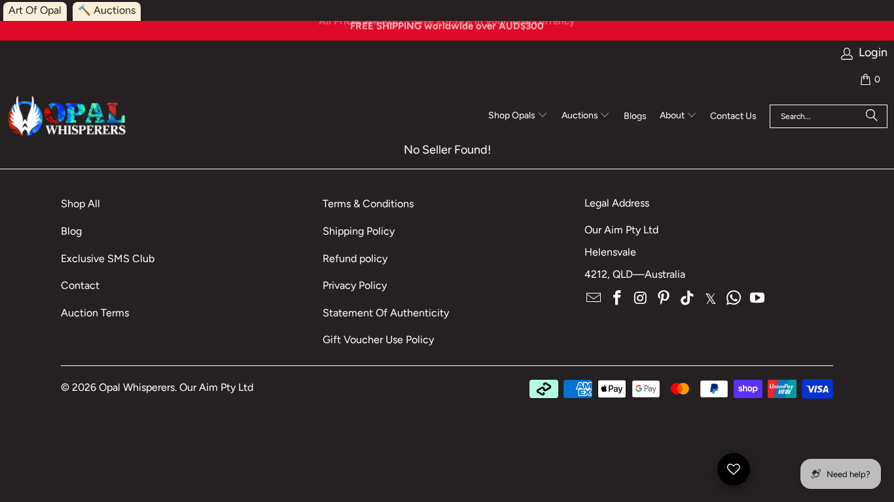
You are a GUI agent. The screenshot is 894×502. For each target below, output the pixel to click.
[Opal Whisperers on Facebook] (618, 298)
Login (873, 52)
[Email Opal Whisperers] (594, 298)
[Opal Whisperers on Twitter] (711, 298)
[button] (518, 116)
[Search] (871, 116)
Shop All (80, 203)
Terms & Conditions (368, 203)
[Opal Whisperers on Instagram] (641, 298)
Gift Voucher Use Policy (378, 339)
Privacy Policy (355, 285)
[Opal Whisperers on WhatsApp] (734, 298)
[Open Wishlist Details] (733, 469)
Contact (80, 285)
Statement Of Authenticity (386, 313)
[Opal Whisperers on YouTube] (758, 298)
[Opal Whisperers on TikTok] (688, 298)
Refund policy (355, 258)
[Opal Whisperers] (68, 117)
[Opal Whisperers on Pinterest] (664, 298)
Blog (71, 231)
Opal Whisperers (137, 387)
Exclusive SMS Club (107, 258)
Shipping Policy (359, 231)
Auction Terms (95, 313)
